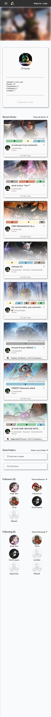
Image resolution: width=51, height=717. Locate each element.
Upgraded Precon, (19, 439)
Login (45, 3)
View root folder (38, 450)
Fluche (26, 68)
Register (37, 3)
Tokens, (14, 358)
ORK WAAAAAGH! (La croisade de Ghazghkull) (23, 226)
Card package (19, 310)
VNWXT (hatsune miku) (23, 388)
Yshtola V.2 (16, 266)
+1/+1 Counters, (34, 358)
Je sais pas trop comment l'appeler (24, 145)
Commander (16, 148)
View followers (38, 479)
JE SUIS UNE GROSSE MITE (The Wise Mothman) (24, 428)
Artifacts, (22, 358)
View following (38, 532)
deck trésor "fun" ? (20, 185)
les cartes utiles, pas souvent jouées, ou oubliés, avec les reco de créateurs (26, 307)
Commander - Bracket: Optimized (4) (26, 270)
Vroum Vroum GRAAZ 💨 (23, 347)
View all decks (39, 117)
